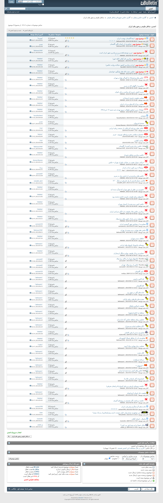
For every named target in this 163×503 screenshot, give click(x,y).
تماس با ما (28, 489)
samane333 (122, 226)
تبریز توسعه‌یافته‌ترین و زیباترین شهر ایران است (115, 53)
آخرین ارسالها (151, 12)
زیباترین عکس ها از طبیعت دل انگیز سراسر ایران (127, 212)
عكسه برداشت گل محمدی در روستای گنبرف (128, 401)
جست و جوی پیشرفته (13, 12)
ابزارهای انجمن (28, 30)
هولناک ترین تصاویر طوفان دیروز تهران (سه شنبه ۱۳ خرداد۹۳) (122, 110)
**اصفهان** (139, 366)
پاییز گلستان (139, 271)
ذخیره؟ (40, 4)
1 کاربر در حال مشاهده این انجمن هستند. (131, 448)
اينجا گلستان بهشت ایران (125, 38)
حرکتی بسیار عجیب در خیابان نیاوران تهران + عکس (126, 162)
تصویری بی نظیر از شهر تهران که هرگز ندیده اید (127, 189)
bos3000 (123, 67)
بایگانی (13, 489)
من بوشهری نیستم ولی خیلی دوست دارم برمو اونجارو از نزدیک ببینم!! (116, 413)
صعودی (115, 458)
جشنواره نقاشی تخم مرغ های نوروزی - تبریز (128, 134)
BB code (36, 467)
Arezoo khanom (121, 125)
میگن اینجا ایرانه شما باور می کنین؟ (132, 425)
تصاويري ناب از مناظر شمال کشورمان (132, 338)
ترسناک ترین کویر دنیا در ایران (132, 168)
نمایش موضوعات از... (147, 456)
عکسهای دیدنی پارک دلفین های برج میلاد (130, 219)
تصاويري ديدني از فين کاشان (134, 333)
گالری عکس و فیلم (139, 18)
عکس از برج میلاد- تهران (129, 265)
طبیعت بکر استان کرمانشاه (136, 393)
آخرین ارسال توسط (36, 34)
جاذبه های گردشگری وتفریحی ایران (133, 407)
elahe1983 (122, 335)
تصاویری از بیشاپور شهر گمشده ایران (133, 224)
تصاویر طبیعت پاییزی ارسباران (133, 98)
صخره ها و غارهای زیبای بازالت (133, 299)
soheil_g (123, 427)
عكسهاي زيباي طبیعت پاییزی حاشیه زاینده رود (128, 197)
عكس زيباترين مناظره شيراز (134, 155)
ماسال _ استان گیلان (139, 419)
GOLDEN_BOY (121, 183)
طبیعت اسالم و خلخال (136, 306)
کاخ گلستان (140, 286)
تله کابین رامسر (138, 279)
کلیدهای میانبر (115, 12)
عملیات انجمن (126, 12)
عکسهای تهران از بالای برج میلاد (127, 259)
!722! (136, 130)
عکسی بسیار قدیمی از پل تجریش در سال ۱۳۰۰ (129, 181)
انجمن (151, 9)
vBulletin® (81, 498)
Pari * (124, 170)
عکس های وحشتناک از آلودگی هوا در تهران (128, 78)
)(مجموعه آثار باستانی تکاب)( (134, 379)
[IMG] (37, 472)
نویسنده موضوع (144, 34)
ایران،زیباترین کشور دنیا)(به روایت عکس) (120, 65)
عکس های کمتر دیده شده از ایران (130, 371)
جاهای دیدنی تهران (137, 238)
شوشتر (143, 116)
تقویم (140, 12)
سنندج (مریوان (139, 123)
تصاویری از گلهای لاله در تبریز (134, 86)
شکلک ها (36, 469)
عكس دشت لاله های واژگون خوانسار (121, 72)
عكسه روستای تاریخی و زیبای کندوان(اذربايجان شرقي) (125, 386)
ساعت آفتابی (138, 141)
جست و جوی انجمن (15, 30)
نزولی (106, 458)
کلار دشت (140, 353)
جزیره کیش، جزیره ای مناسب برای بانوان (129, 92)
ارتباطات (134, 12)
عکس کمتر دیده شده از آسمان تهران (131, 204)
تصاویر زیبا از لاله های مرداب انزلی (132, 104)
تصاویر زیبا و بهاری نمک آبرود (134, 346)
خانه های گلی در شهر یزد (135, 293)
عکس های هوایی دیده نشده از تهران (133, 230)
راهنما (11, 2)
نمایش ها (51, 34)
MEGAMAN (122, 415)
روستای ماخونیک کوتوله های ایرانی (132, 245)
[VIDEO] (36, 474)
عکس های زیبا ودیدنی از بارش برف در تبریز (129, 176)
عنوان (152, 34)
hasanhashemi (121, 118)
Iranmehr (123, 421)
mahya (123, 273)
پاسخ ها (58, 34)
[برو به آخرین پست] (30, 40)
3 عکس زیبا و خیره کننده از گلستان (131, 146)
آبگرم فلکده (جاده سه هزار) (134, 326)
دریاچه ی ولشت (138, 360)
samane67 (122, 261)
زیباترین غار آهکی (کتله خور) (122, 59)
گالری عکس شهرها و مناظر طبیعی (118, 18)
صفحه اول (20, 489)
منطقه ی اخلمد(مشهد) (136, 313)
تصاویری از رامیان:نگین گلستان (120, 44)
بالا (9, 436)
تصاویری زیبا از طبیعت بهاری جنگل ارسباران (129, 253)
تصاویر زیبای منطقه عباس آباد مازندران (130, 320)
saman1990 (122, 409)
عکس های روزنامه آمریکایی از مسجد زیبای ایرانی (126, 128)
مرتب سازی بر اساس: (129, 456)
